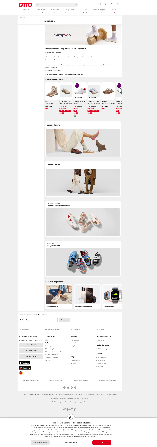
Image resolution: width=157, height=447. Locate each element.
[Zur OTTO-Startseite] (25, 5)
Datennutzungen (87, 425)
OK (102, 442)
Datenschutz (44, 394)
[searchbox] (54, 5)
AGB (38, 394)
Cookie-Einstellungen (28, 394)
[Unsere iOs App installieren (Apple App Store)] (24, 362)
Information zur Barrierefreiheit (68, 394)
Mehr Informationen (71, 442)
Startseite (22, 17)
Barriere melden (31, 356)
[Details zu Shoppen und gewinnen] (77, 85)
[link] (21, 373)
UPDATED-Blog (75, 360)
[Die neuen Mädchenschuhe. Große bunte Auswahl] (83, 219)
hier (102, 434)
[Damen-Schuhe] (83, 139)
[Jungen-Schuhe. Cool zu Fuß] (83, 259)
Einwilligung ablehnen (40, 442)
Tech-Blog (73, 363)
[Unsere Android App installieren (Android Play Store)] (25, 368)
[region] (78, 432)
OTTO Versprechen (111, 394)
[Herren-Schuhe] (83, 179)
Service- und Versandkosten (80, 398)
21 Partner (41, 425)
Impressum (53, 394)
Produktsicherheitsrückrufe (87, 394)
